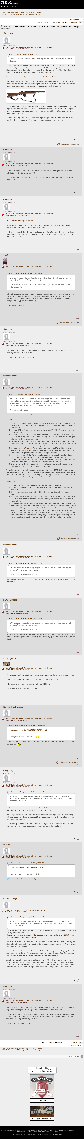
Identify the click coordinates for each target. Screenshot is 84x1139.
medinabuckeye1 (11, 376)
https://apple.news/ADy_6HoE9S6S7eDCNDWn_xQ (28, 730)
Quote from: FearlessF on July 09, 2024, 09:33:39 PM (24, 54)
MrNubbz (73, 762)
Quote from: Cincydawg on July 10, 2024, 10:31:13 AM (24, 563)
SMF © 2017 (23, 1134)
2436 (50, 22)
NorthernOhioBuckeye (66, 144)
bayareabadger (10, 600)
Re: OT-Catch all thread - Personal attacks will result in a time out (29, 47)
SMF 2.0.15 (16, 1134)
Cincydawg (8, 33)
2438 (58, 22)
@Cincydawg (28, 448)
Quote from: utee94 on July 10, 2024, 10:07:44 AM (23, 394)
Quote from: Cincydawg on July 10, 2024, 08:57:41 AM (24, 273)
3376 (67, 22)
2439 (62, 22)
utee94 (6, 255)
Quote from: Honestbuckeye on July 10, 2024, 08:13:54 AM (26, 725)
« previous (72, 19)
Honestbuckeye (63, 762)
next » (78, 19)
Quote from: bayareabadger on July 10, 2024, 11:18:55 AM (26, 792)
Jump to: (70, 1056)
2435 (47, 22)
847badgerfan (9, 659)
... (44, 22)
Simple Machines (31, 1134)
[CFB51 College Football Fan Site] (42, 2)
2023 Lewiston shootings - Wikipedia (19, 221)
